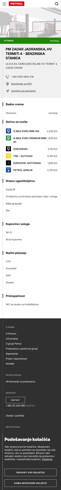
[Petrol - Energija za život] (16, 3)
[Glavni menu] (4, 4)
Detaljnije (47, 459)
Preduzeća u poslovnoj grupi (22, 348)
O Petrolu (11, 333)
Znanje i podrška (15, 415)
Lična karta (12, 338)
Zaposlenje (12, 353)
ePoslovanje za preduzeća (20, 381)
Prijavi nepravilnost (16, 358)
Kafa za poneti (14, 203)
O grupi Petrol (13, 343)
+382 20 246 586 (15, 405)
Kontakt (10, 363)
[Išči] (56, 4)
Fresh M (10, 189)
